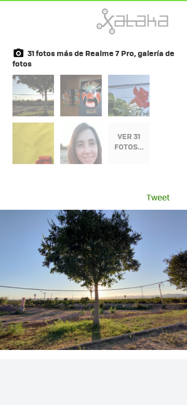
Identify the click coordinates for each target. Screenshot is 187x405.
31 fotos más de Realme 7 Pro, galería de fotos (93, 58)
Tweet (158, 197)
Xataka (110, 21)
